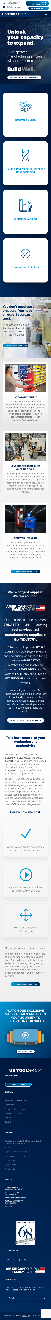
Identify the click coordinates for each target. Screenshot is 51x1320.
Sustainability (10, 1169)
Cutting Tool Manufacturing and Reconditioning (25, 170)
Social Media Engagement (15, 1109)
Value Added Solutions (25, 267)
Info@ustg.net (14, 1207)
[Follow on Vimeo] (25, 1259)
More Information (39, 3)
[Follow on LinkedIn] (19, 1259)
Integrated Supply (26, 119)
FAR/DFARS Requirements (15, 1156)
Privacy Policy (10, 1161)
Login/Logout (38, 8)
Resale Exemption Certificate (16, 1152)
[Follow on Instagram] (13, 1259)
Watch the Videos (25, 1051)
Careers (8, 1118)
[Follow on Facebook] (8, 1259)
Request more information (24, 77)
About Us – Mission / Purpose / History (19, 1100)
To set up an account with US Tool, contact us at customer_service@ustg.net (23, 1142)
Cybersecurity (10, 1165)
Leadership (9, 1105)
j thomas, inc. (25, 1316)
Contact (8, 1122)
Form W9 (8, 1148)
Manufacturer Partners (13, 1113)
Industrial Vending (25, 218)
